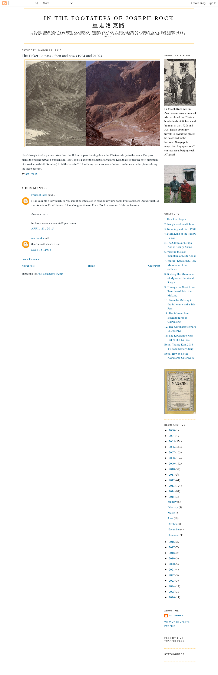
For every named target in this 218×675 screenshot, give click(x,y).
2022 (172, 575)
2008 (172, 458)
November (174, 529)
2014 (172, 491)
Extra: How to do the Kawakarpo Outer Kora (179, 356)
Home (91, 265)
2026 (172, 597)
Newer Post (28, 265)
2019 (172, 558)
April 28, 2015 (42, 228)
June (171, 518)
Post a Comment (31, 259)
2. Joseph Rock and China (179, 224)
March (172, 513)
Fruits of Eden (39, 195)
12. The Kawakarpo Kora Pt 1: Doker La (180, 329)
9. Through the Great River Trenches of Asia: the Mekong (179, 291)
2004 (172, 436)
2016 (172, 542)
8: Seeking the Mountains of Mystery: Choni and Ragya (179, 278)
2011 (172, 474)
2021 (172, 569)
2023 (172, 580)
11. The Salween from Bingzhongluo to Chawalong (176, 317)
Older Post (154, 265)
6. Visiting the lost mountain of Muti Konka (180, 254)
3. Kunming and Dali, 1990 (180, 229)
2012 (172, 480)
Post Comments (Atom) (50, 274)
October (173, 524)
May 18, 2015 (41, 249)
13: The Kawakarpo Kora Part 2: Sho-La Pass (178, 338)
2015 (172, 497)
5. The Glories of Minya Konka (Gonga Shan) (178, 245)
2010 (172, 469)
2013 (172, 486)
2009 (172, 463)
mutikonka (37, 238)
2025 (172, 592)
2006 (172, 447)
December (174, 535)
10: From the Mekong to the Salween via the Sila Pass (179, 304)
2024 (172, 586)
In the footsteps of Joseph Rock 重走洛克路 (109, 21)
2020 (172, 564)
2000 (172, 430)
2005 (172, 441)
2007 (172, 452)
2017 (172, 547)
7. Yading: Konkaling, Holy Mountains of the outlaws (180, 265)
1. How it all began (175, 219)
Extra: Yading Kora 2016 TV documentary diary (179, 347)
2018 (172, 553)
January (172, 502)
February (173, 507)
